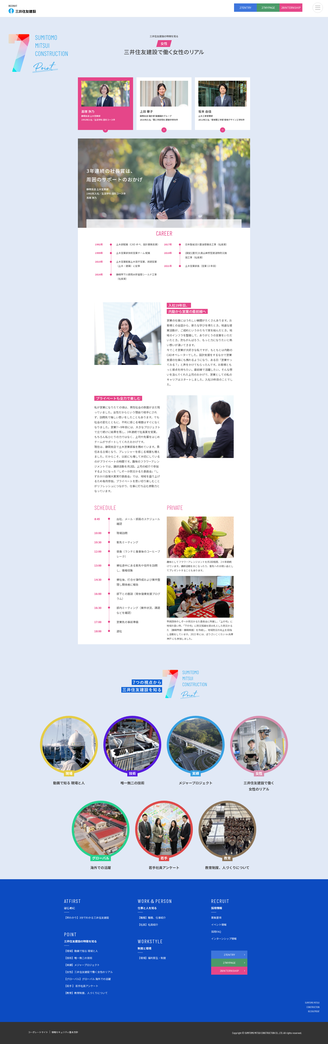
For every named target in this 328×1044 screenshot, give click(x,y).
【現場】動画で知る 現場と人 (81, 951)
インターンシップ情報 (224, 938)
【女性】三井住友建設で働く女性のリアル (88, 972)
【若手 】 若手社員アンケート (81, 986)
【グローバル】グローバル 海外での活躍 (87, 979)
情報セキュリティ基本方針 (65, 1032)
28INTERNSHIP (291, 7)
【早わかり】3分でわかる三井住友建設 (86, 917)
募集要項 (216, 917)
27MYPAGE (268, 7)
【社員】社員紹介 (148, 924)
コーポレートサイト (38, 1032)
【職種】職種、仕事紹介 (152, 917)
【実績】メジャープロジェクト (82, 965)
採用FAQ (216, 931)
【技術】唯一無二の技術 (78, 958)
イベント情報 (219, 924)
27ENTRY (245, 7)
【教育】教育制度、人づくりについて (86, 993)
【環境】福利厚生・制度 (152, 958)
